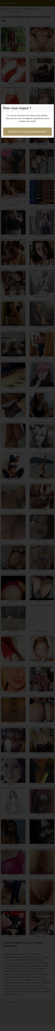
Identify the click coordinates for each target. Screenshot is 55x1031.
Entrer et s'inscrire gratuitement (27, 131)
